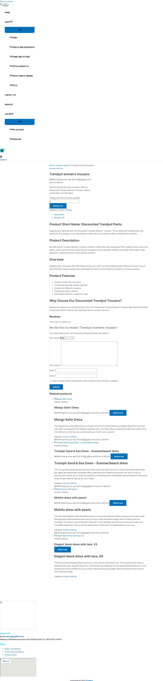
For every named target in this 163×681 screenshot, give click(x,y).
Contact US (10, 95)
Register (17, 139)
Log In (7, 114)
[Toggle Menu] (19, 30)
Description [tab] (59, 214)
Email (52, 376)
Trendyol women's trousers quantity (65, 198)
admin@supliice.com (15, 636)
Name (53, 370)
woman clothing (62, 165)
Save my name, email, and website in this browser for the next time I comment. (85, 381)
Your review (55, 365)
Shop (7, 22)
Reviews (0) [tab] (59, 217)
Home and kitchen (21, 56)
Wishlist (9, 104)
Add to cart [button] (118, 413)
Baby (15, 37)
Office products (21, 66)
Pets (15, 85)
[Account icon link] (1, 157)
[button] (11, 22)
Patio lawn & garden (23, 75)
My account (18, 129)
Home (7, 12)
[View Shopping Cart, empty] (2, 150)
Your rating (55, 338)
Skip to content (6, 1)
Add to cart (58, 206)
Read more (62, 549)
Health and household (23, 47)
